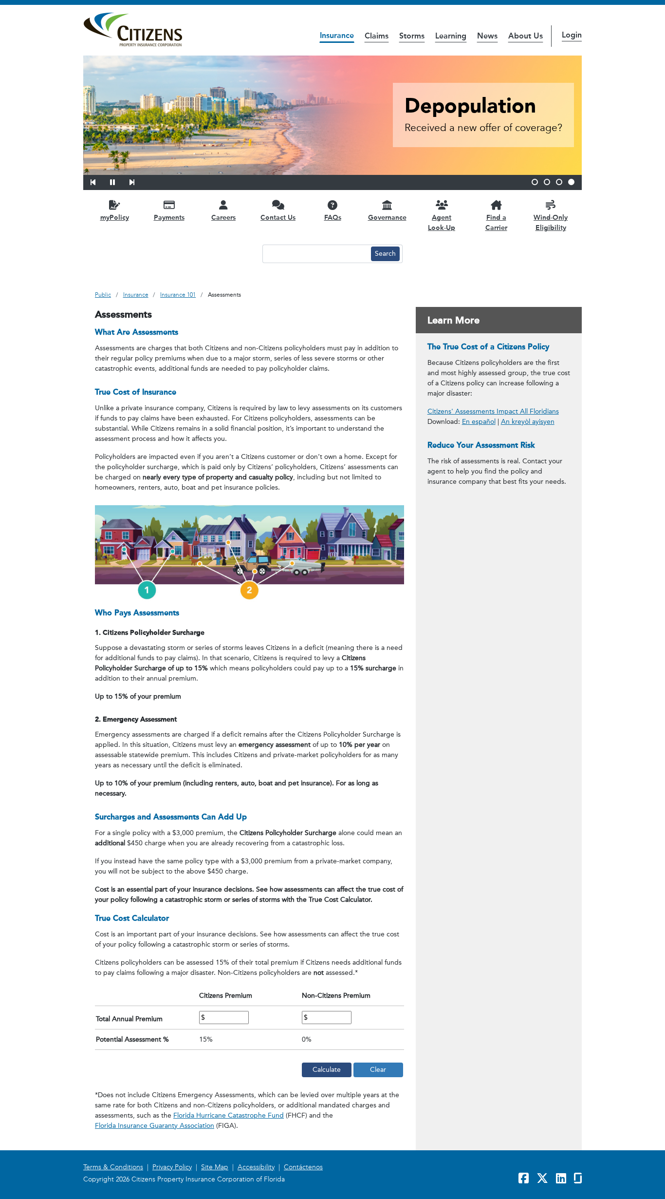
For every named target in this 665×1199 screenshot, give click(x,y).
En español (479, 422)
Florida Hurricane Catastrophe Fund (228, 1115)
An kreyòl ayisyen (527, 422)
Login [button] (572, 34)
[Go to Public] (132, 30)
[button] (99, 181)
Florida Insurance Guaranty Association (154, 1126)
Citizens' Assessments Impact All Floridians (493, 411)
